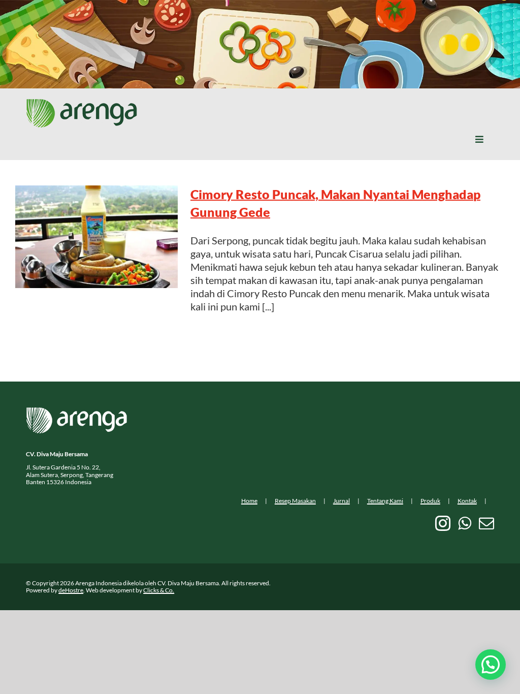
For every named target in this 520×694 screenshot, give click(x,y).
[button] (490, 664)
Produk (430, 500)
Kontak (467, 500)
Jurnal (341, 500)
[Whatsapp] (464, 523)
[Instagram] (442, 523)
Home (249, 500)
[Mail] (486, 523)
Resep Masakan (295, 500)
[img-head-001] (82, 104)
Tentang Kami (385, 500)
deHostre (70, 590)
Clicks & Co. (158, 590)
